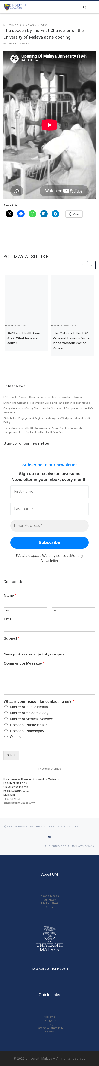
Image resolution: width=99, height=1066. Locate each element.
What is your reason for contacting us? (39, 701)
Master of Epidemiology (29, 713)
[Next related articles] (91, 265)
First (7, 610)
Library (50, 1024)
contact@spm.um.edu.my (19, 802)
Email (10, 619)
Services (49, 1031)
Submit (11, 755)
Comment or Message (24, 663)
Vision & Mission (49, 896)
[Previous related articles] (82, 265)
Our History (49, 899)
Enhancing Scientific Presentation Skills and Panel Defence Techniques (46, 402)
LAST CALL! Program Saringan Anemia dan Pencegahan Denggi (42, 397)
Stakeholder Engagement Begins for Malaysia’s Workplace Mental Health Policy (47, 420)
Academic (49, 1016)
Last (55, 610)
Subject (11, 638)
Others (15, 737)
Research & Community (49, 1027)
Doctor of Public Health (29, 725)
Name (10, 595)
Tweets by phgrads (49, 768)
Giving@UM (50, 1020)
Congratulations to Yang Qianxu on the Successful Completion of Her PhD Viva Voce (48, 410)
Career (49, 907)
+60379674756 (11, 798)
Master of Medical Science (31, 719)
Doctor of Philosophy (27, 731)
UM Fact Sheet (49, 903)
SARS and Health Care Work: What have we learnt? (23, 338)
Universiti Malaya (39, 1058)
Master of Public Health (29, 707)
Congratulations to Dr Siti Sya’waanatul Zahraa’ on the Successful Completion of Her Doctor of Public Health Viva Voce (43, 430)
